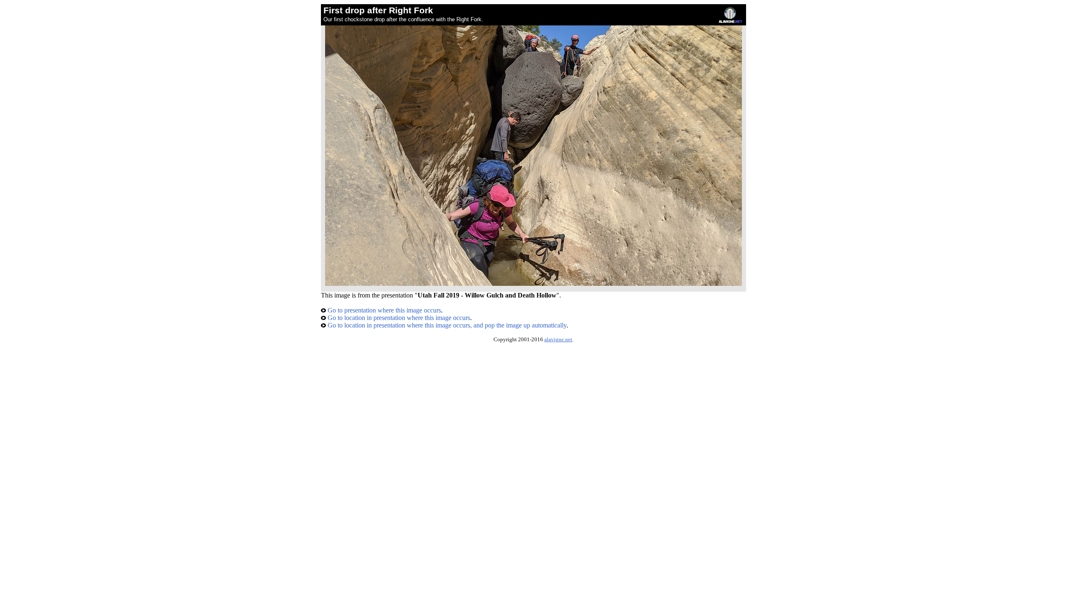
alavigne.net (558, 339)
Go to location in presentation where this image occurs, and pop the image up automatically (446, 325)
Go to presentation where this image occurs (383, 310)
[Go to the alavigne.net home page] (730, 21)
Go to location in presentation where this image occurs (398, 317)
